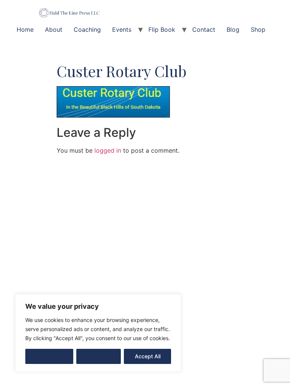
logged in (107, 150)
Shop (258, 29)
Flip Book (161, 29)
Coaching (87, 29)
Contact (203, 29)
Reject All (98, 356)
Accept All (147, 356)
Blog (233, 29)
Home (25, 29)
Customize (49, 356)
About (53, 29)
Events (121, 29)
